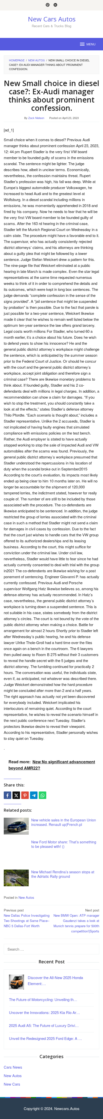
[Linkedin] (55, 5)
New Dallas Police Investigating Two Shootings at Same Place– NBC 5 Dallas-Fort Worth (27, 918)
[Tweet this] (16, 795)
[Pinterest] (48, 5)
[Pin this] (25, 795)
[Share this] (7, 795)
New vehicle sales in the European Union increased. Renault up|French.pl (63, 822)
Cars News (13, 1067)
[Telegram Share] (34, 795)
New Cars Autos (52, 18)
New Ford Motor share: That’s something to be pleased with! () (63, 844)
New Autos (26, 897)
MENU (91, 44)
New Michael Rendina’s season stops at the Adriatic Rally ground (62, 874)
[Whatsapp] (42, 795)
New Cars (12, 1084)
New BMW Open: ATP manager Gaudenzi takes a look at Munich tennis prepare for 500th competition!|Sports (76, 920)
